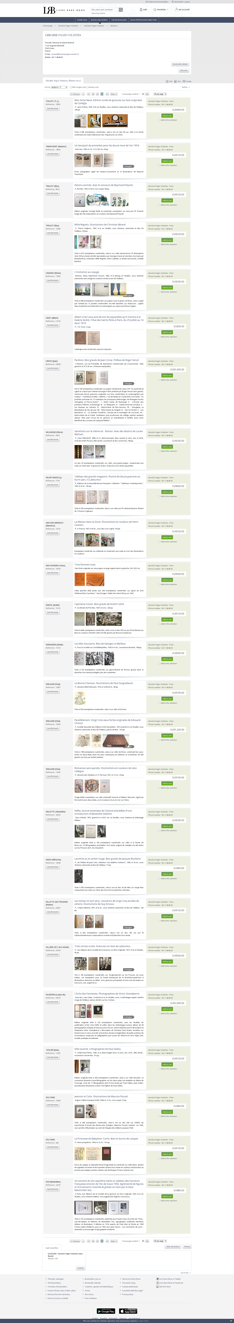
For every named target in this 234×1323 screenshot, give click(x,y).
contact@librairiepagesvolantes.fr (65, 54)
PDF (171, 81)
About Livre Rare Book (131, 1279)
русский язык (134, 1318)
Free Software (91, 1298)
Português (113, 1318)
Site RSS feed (164, 1286)
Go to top (185, 1272)
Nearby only (93, 87)
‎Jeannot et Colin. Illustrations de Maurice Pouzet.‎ (101, 1096)
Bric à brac (89, 1294)
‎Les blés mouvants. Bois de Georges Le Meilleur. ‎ (100, 643)
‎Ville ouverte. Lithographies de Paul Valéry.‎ (97, 1049)
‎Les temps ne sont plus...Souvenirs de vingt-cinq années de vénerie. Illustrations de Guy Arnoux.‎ (106, 902)
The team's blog (128, 1283)
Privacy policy (127, 1294)
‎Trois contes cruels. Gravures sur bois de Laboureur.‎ (102, 946)
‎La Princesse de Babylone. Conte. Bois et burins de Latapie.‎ (106, 1138)
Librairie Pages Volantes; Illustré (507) (63, 80)
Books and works (99, 20)
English (95, 1318)
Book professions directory (144, 20)
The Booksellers (119, 20)
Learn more (144, 1321)
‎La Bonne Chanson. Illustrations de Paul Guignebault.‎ (103, 683)
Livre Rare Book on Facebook (171, 1283)
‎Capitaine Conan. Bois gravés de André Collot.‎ (99, 604)
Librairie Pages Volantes (68, 25)
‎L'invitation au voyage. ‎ (87, 272)
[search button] (121, 10)
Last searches (52, 1247)
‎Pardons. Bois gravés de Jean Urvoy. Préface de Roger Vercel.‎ (106, 360)
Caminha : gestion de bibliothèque (99, 1286)
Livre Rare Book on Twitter (170, 1279)
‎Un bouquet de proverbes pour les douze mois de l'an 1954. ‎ (107, 145)
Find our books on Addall (57, 1298)
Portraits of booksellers (57, 1286)
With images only (79, 87)
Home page (82, 20)
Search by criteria (98, 13)
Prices (87, 1290)
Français (123, 1318)
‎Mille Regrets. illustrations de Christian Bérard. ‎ (100, 224)
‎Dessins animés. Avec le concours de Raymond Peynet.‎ (103, 185)
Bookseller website (92, 1283)
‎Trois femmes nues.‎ (85, 564)
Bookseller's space (182, 2)
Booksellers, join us (92, 1279)
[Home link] (64, 10)
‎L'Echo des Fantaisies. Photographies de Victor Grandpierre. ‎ (107, 993)
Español (103, 1318)
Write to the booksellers (158, 2)
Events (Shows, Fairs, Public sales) (61, 1290)
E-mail (188, 81)
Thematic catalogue (55, 1279)
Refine (185, 87)
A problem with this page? (132, 1290)
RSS (179, 81)
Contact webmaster (130, 1286)
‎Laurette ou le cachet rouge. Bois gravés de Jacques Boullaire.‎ (107, 858)
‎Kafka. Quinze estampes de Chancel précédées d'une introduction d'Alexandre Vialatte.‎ (103, 812)
